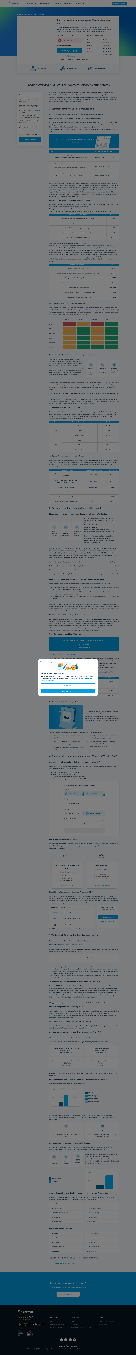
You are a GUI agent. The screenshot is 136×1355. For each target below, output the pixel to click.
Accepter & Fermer (68, 691)
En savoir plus (68, 685)
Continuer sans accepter (47, 662)
